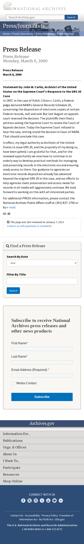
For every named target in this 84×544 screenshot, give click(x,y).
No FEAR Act (46, 519)
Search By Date (17, 256)
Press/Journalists (23, 33)
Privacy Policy (50, 515)
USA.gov (60, 519)
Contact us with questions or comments (29, 226)
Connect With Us (42, 494)
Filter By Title (16, 274)
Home (6, 33)
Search (71, 17)
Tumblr (42, 500)
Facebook (23, 500)
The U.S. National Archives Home (34, 7)
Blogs (54, 500)
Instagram (35, 500)
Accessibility (32, 515)
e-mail (11, 207)
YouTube (48, 500)
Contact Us (17, 515)
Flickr (60, 500)
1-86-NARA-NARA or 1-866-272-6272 (42, 529)
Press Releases (45, 33)
